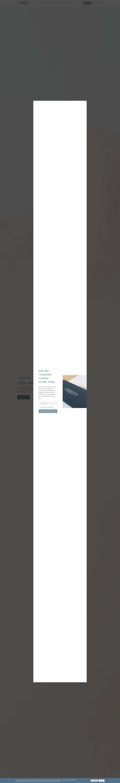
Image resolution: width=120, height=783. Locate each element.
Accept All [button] (101, 780)
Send (48, 411)
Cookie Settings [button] (94, 780)
